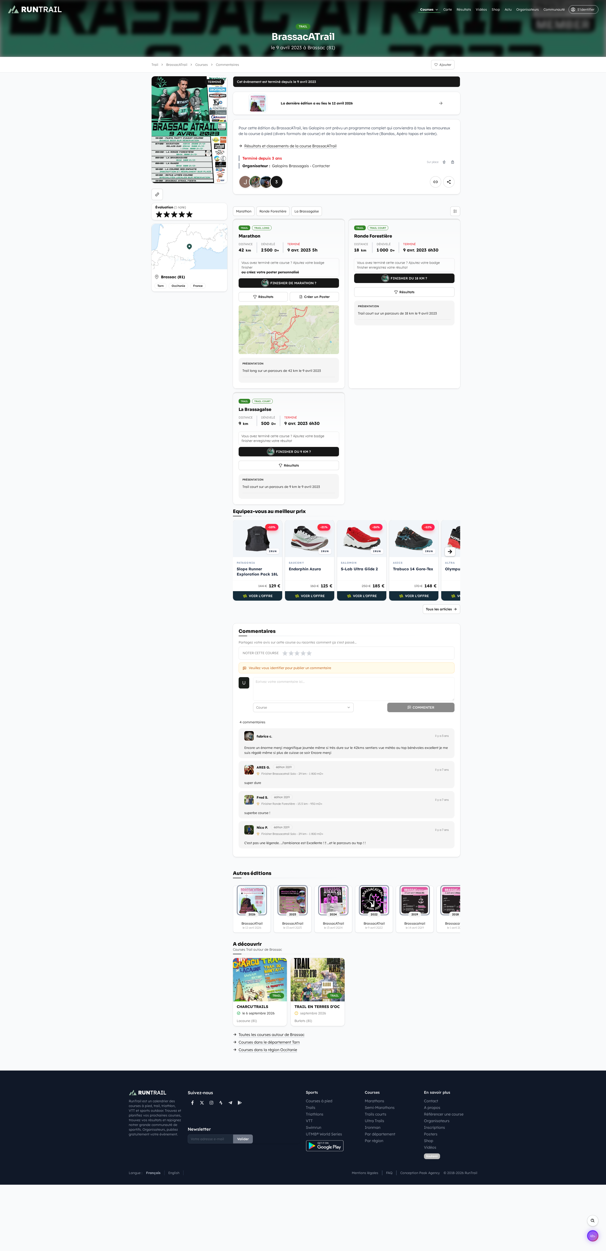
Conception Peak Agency (420, 1173)
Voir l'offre (261, 596)
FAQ (389, 1173)
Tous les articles (439, 609)
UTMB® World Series (324, 1134)
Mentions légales (365, 1173)
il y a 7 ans (442, 769)
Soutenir (432, 1156)
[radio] (159, 214)
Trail (155, 65)
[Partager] (448, 182)
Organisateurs (527, 9)
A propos (432, 1107)
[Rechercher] (592, 1220)
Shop (496, 9)
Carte (447, 9)
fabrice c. (264, 736)
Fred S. (262, 797)
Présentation (252, 363)
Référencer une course (443, 1114)
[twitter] (202, 1102)
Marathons (374, 1100)
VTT (309, 1120)
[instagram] (211, 1102)
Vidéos (481, 9)
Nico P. (262, 827)
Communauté (554, 9)
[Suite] (450, 551)
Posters (430, 1134)
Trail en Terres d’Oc (317, 1006)
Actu (508, 9)
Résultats (464, 9)
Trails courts (375, 1114)
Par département (380, 1134)
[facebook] (192, 1102)
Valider (243, 1139)
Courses (426, 9)
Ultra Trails (374, 1120)
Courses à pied (319, 1100)
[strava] (221, 1102)
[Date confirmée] (239, 1013)
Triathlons (314, 1114)
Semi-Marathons (380, 1107)
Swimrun (313, 1127)
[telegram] (230, 1102)
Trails (310, 1107)
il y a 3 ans (442, 736)
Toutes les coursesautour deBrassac (271, 1034)
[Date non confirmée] (296, 1013)
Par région (374, 1140)
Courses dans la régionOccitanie (268, 1049)
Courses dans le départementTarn (269, 1042)
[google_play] (240, 1102)
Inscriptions (434, 1127)
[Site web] (157, 194)
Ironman (372, 1127)
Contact (431, 1100)
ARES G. (263, 767)
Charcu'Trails (252, 1006)
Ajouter (445, 65)
